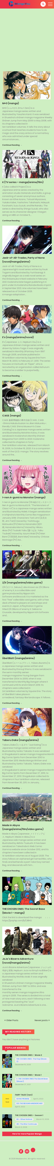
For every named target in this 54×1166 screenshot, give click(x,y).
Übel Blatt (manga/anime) (18, 658)
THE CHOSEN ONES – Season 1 (29, 1115)
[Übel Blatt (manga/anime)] (27, 640)
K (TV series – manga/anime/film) (23, 182)
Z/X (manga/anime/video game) (22, 582)
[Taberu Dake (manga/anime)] (27, 721)
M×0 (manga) (10, 103)
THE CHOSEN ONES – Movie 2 (28, 1055)
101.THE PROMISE (22, 1099)
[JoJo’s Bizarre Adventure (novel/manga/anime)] (27, 940)
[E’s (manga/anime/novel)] (27, 319)
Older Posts (12, 1020)
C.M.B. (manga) (11, 415)
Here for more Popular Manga (27, 1134)
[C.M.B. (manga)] (24, 396)
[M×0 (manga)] (27, 85)
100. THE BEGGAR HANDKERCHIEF (29, 1103)
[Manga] (19, 4)
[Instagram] (33, 1150)
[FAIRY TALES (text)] (7, 1100)
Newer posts (41, 1020)
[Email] (27, 1151)
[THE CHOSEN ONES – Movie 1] (7, 1080)
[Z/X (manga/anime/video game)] (27, 564)
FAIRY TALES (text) (23, 1095)
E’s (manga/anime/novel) (18, 337)
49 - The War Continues (26, 1124)
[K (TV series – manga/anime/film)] (27, 163)
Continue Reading (11, 145)
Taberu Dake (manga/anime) (20, 740)
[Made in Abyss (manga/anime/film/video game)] (27, 806)
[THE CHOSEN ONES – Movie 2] (7, 1060)
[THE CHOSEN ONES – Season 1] (7, 1121)
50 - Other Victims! (24, 1119)
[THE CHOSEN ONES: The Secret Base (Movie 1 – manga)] (27, 890)
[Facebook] (21, 1151)
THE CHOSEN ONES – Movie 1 (28, 1075)
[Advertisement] (27, 37)
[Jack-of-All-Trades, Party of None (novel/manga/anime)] (27, 239)
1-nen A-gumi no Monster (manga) (23, 497)
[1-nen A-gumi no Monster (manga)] (27, 479)
